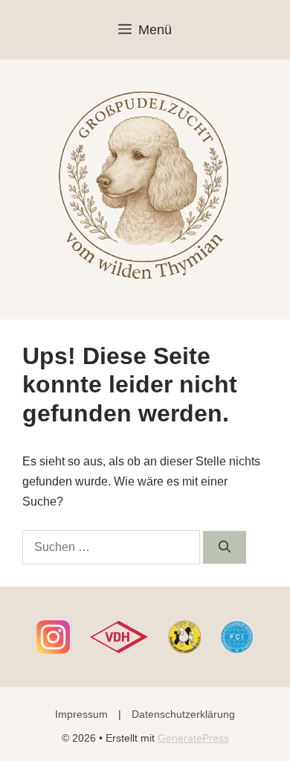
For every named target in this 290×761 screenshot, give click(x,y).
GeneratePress (193, 738)
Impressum (81, 714)
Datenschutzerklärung (183, 714)
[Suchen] (224, 547)
